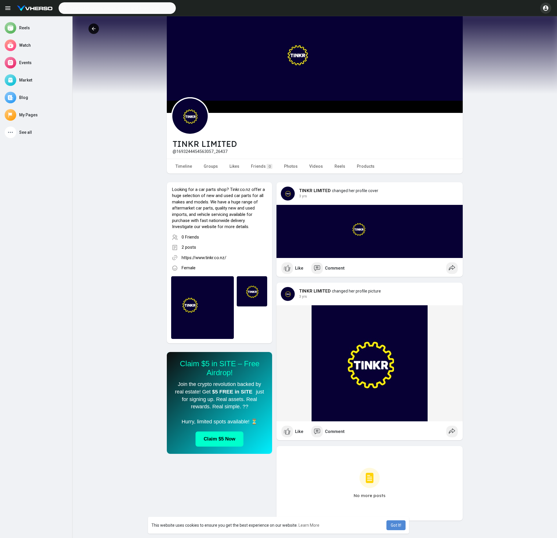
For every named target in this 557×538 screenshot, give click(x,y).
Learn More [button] (309, 525)
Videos (316, 166)
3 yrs (303, 196)
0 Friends (190, 237)
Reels (339, 166)
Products (366, 166)
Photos (291, 166)
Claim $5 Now (219, 439)
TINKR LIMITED (315, 190)
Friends (261, 166)
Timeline (184, 166)
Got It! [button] (396, 525)
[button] (117, 8)
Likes (234, 166)
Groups (211, 166)
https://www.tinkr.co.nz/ (204, 257)
